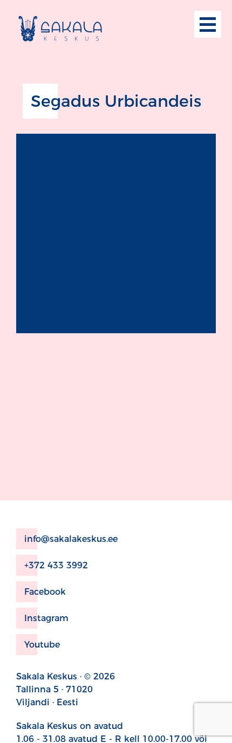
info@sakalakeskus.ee (71, 539)
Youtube (42, 644)
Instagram (46, 618)
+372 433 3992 (56, 565)
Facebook (45, 592)
